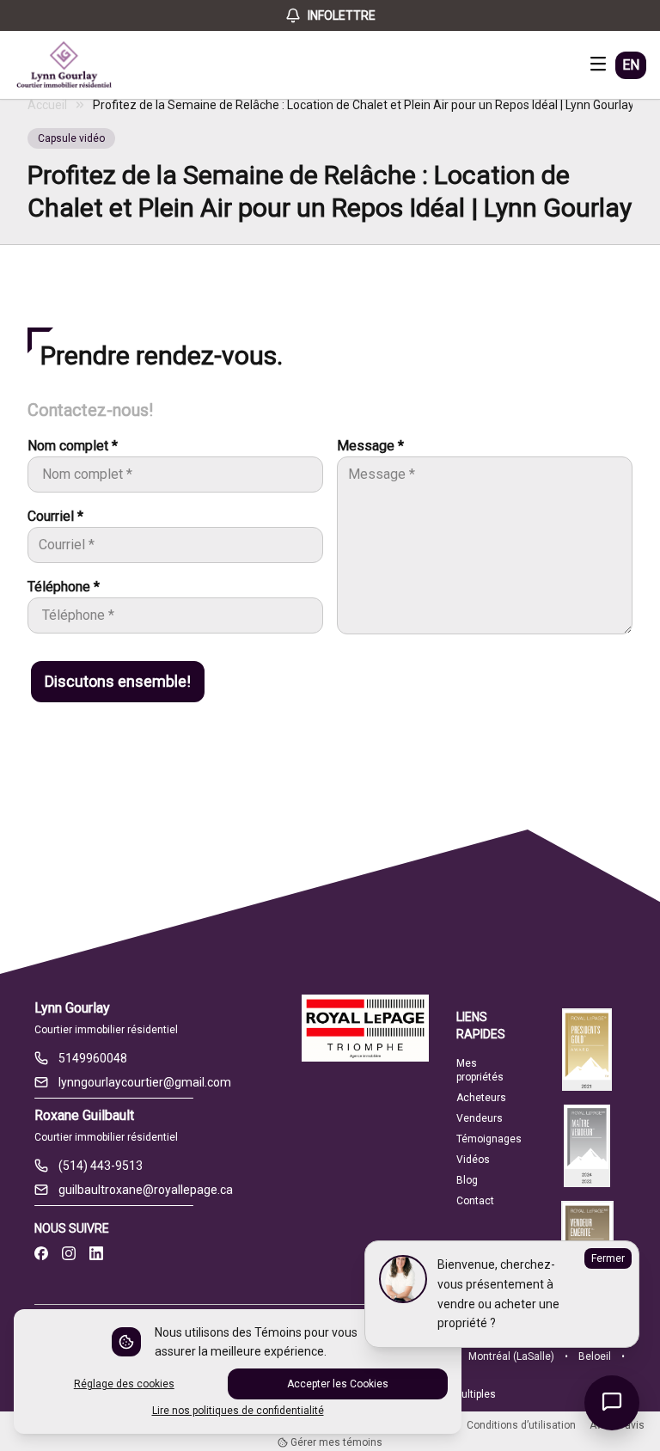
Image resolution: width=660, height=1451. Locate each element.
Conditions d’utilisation (521, 1425)
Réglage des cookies (124, 1384)
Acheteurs (481, 1098)
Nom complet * (73, 446)
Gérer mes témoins (335, 1442)
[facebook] (41, 1254)
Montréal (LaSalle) (511, 1356)
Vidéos (473, 1160)
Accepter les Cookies (337, 1384)
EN (630, 65)
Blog (467, 1180)
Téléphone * (64, 587)
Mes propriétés (480, 1070)
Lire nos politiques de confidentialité (238, 1411)
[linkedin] (96, 1254)
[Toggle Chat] (611, 1402)
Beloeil (594, 1356)
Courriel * (55, 516)
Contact (475, 1201)
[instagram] (69, 1254)
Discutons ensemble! (118, 681)
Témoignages (489, 1139)
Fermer (608, 1258)
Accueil (47, 105)
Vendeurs (479, 1118)
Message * (370, 446)
